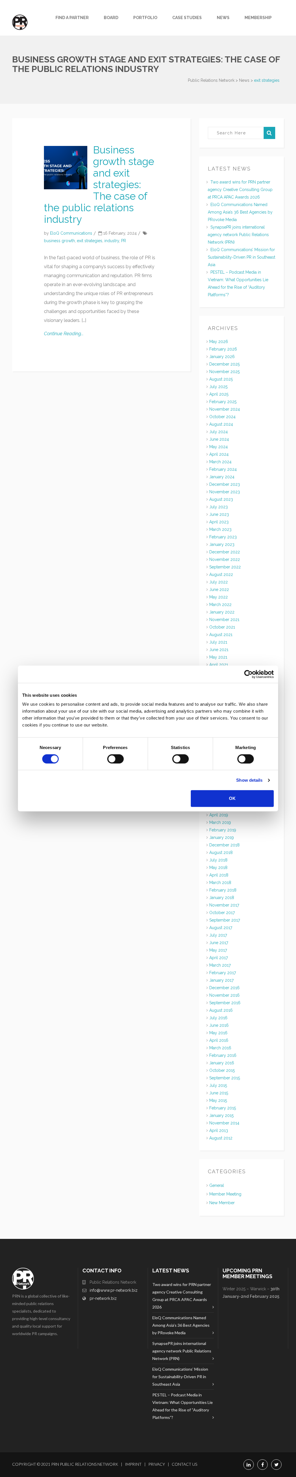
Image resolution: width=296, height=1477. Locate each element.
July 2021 (218, 642)
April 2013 (218, 1130)
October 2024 (222, 416)
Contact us (184, 1464)
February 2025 (222, 401)
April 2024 (219, 454)
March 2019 (220, 822)
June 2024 (219, 439)
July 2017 (218, 935)
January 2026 (222, 356)
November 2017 (224, 905)
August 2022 (221, 574)
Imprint (133, 1464)
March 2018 (220, 882)
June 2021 (218, 649)
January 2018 (221, 897)
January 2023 (221, 544)
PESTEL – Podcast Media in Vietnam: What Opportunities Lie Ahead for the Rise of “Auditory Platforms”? (182, 1406)
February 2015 (222, 1108)
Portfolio (145, 17)
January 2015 (221, 1115)
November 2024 (224, 409)
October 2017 (222, 912)
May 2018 (218, 867)
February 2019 (222, 830)
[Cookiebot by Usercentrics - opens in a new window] (248, 674)
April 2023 (219, 522)
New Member (222, 1202)
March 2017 (220, 965)
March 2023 (220, 529)
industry (111, 240)
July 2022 (218, 582)
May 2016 (218, 1033)
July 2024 (218, 431)
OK (232, 798)
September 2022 (225, 567)
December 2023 (224, 484)
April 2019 (218, 815)
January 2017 (221, 980)
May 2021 (218, 657)
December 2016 (224, 987)
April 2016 (218, 1040)
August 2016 (221, 1010)
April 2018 (218, 875)
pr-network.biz (103, 1298)
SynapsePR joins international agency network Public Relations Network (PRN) (238, 234)
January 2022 (221, 612)
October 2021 (222, 627)
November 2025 (224, 371)
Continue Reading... (64, 333)
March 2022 (220, 604)
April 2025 (218, 394)
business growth (59, 240)
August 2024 (221, 424)
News (223, 17)
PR (123, 240)
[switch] (115, 758)
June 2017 (218, 942)
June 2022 (219, 589)
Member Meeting (225, 1194)
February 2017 (222, 972)
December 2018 (224, 845)
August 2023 (221, 499)
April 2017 (218, 957)
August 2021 (220, 634)
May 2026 (218, 341)
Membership (258, 17)
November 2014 (224, 1123)
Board (111, 17)
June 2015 (218, 1093)
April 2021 (218, 664)
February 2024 (223, 469)
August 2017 (220, 927)
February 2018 (222, 890)
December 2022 (224, 552)
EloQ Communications (71, 233)
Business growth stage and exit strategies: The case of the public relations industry (99, 184)
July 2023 (218, 507)
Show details (249, 780)
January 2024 (221, 477)
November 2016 (224, 995)
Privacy (156, 1464)
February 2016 (222, 1055)
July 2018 (218, 860)
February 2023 (223, 537)
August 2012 (220, 1138)
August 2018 (221, 852)
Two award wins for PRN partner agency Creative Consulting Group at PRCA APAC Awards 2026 (240, 189)
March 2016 (220, 1048)
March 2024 (220, 461)
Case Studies (187, 17)
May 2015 (218, 1100)
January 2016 (221, 1063)
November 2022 (224, 559)
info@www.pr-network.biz (114, 1290)
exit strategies (89, 240)
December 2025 (224, 364)
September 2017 (224, 920)
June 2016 (219, 1025)
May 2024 (218, 446)
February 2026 (223, 349)
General (216, 1185)
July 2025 (218, 386)
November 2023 (224, 492)
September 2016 (224, 1002)
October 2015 (222, 1070)
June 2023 (219, 514)
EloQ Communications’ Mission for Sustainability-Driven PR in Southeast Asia (241, 257)
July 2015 (218, 1085)
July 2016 (218, 1017)
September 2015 (224, 1078)
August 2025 (221, 379)
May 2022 (218, 597)
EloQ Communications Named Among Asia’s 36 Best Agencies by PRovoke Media (240, 212)
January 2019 (221, 837)
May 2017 (218, 950)
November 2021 (224, 619)
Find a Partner (72, 17)
